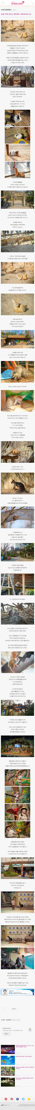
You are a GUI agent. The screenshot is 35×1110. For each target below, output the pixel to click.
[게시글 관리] (8, 1009)
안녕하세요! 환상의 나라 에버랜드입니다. (13, 1030)
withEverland (7, 1028)
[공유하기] (6, 1009)
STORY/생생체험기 (6, 10)
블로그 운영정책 (21, 1104)
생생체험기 (9, 1020)
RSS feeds (33, 1104)
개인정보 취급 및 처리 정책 (27, 1104)
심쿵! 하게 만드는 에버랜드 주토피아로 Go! (16, 14)
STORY (3, 1020)
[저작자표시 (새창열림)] (18, 1009)
